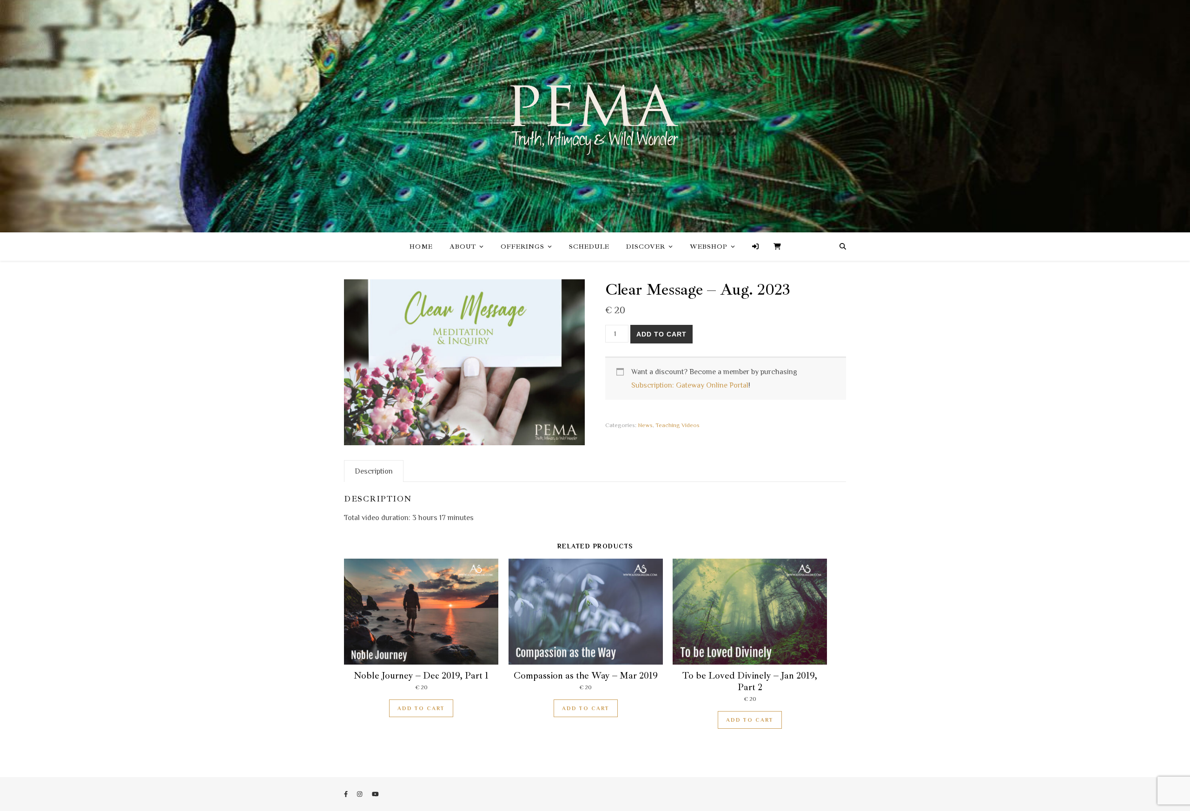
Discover (645, 247)
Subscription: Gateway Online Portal (689, 385)
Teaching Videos (677, 425)
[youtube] (375, 794)
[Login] (755, 247)
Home (421, 247)
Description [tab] (374, 471)
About (463, 247)
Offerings (522, 247)
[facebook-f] (346, 794)
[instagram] (360, 794)
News (645, 425)
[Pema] (595, 115)
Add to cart (661, 334)
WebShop (708, 247)
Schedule (589, 247)
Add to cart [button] (421, 708)
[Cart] (773, 247)
